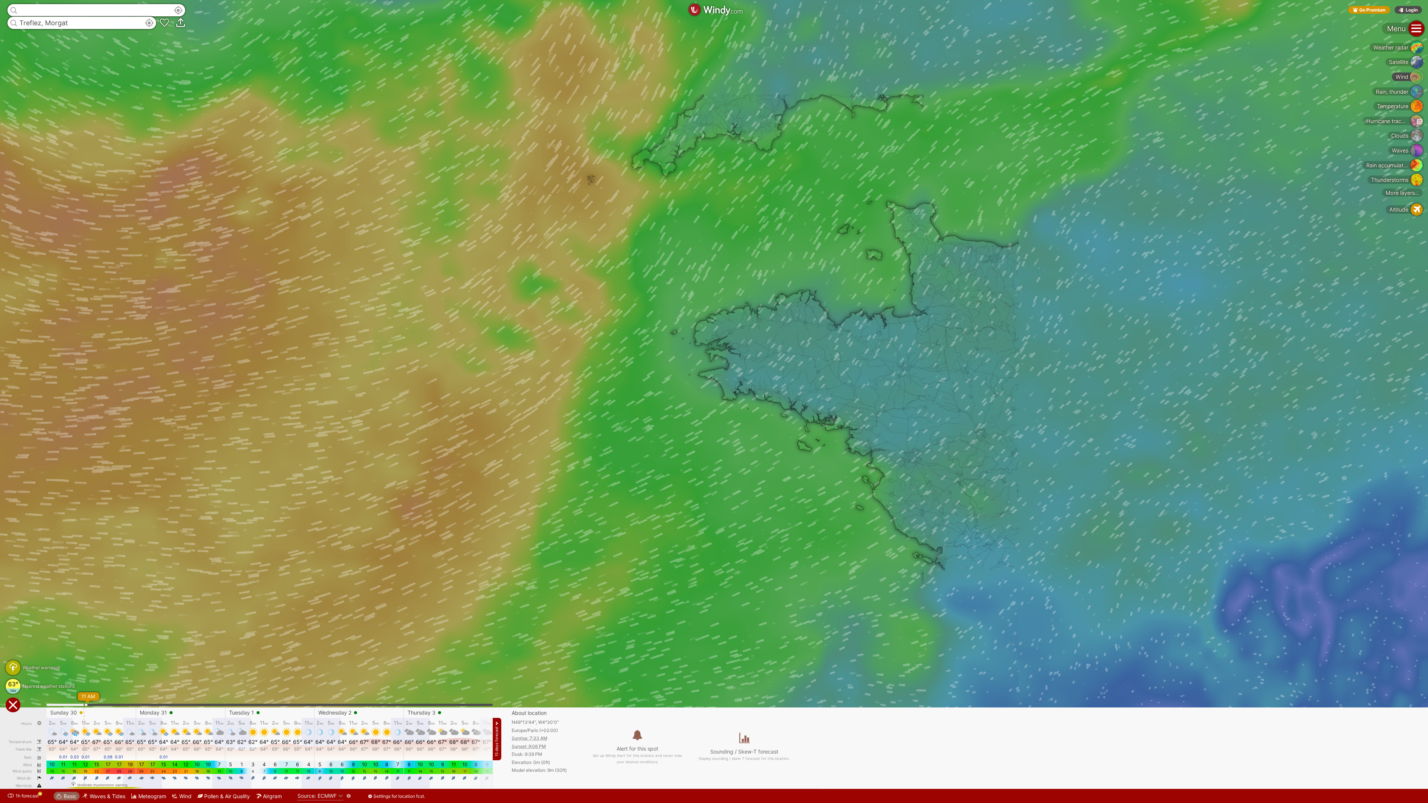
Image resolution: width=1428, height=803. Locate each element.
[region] (714, 401)
